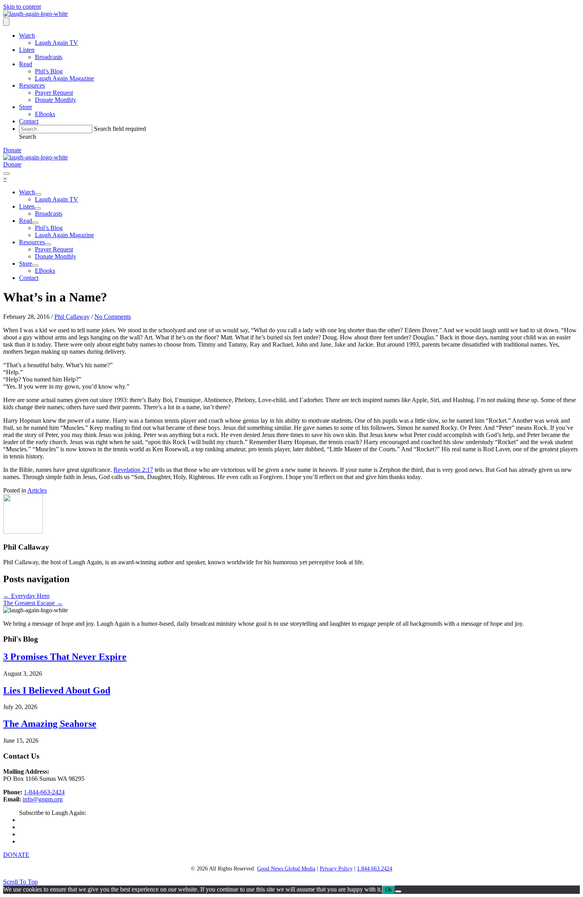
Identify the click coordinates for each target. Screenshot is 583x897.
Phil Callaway (72, 316)
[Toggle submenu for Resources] (48, 244)
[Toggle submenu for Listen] (38, 208)
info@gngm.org (43, 799)
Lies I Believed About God (56, 690)
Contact (28, 121)
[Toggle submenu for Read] (35, 223)
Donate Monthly (55, 99)
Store (25, 107)
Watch (27, 35)
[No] (398, 891)
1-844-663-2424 (44, 792)
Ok (388, 890)
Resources (32, 85)
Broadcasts (48, 57)
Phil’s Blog (49, 71)
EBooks (45, 114)
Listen (27, 49)
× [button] (5, 178)
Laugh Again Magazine (64, 78)
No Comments (112, 316)
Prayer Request (54, 92)
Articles (37, 490)
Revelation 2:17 (133, 469)
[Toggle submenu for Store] (35, 265)
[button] (27, 136)
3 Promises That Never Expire (65, 657)
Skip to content (22, 6)
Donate (12, 150)
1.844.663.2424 (374, 869)
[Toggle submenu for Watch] (38, 194)
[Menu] (6, 21)
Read (25, 64)
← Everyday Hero (26, 595)
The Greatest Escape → (33, 603)
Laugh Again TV (56, 42)
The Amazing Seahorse (49, 724)
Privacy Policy (336, 869)
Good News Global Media (286, 869)
